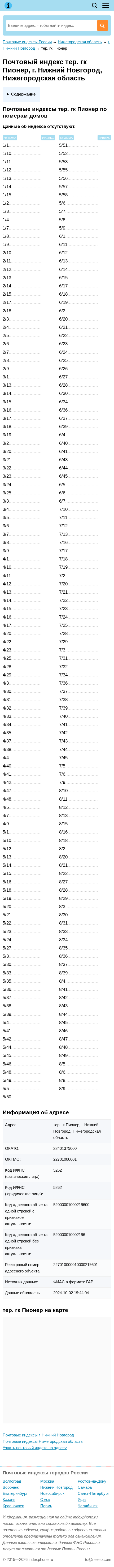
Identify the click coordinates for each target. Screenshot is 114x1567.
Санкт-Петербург (93, 1493)
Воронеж (11, 1487)
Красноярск (13, 1506)
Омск (45, 1499)
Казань (9, 1499)
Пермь (46, 1506)
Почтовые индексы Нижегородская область (43, 1441)
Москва (47, 1481)
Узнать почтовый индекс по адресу (35, 1447)
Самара (85, 1487)
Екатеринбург (15, 1493)
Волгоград (12, 1481)
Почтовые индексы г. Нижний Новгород (38, 1435)
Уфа (82, 1499)
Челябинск (88, 1506)
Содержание (23, 94)
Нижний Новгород (56, 1487)
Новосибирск (52, 1493)
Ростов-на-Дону (92, 1481)
